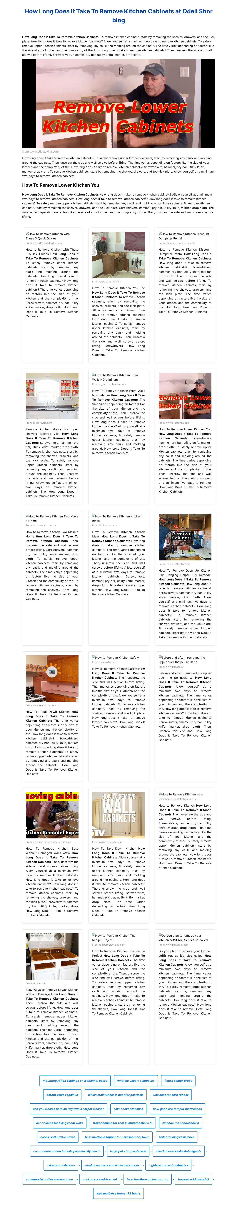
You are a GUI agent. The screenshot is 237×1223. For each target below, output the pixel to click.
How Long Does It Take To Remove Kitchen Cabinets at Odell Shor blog (119, 16)
